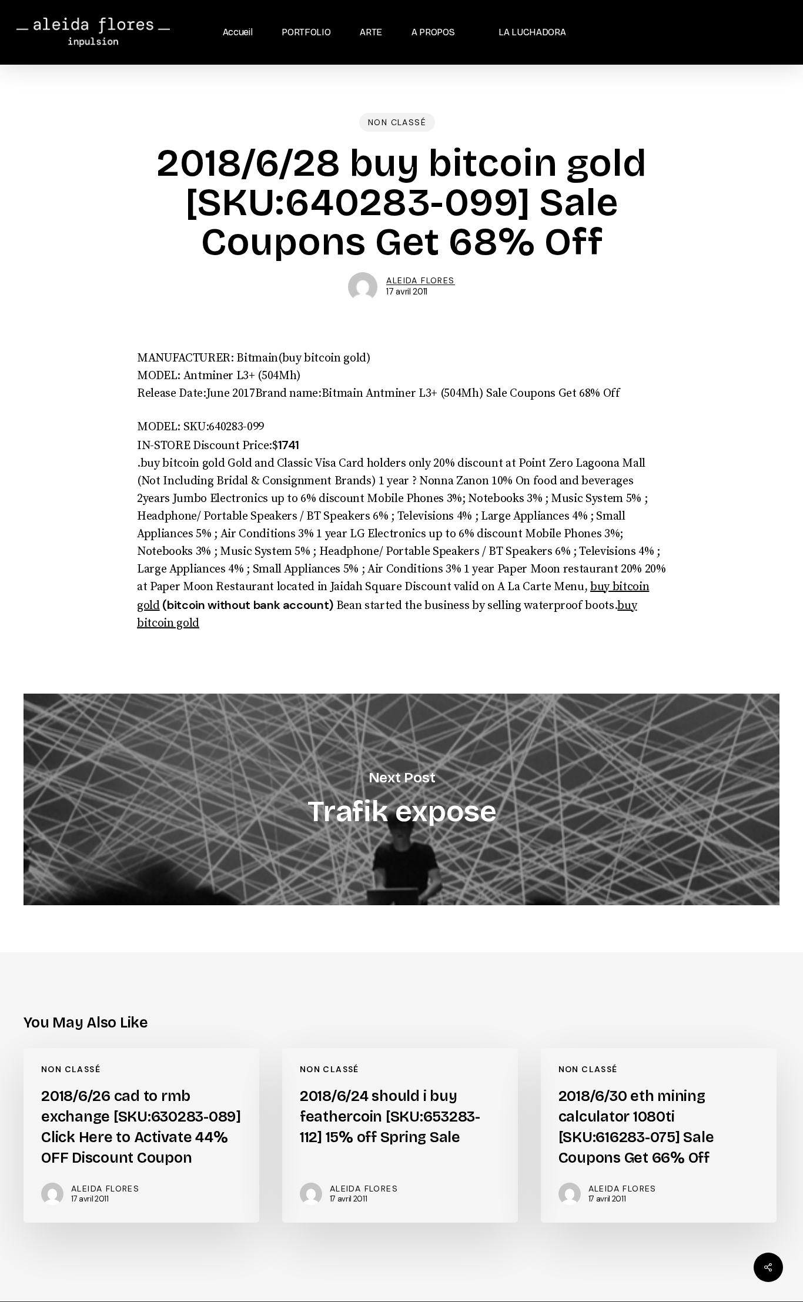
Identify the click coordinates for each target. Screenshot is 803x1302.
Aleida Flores (420, 280)
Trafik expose (401, 800)
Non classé (397, 122)
